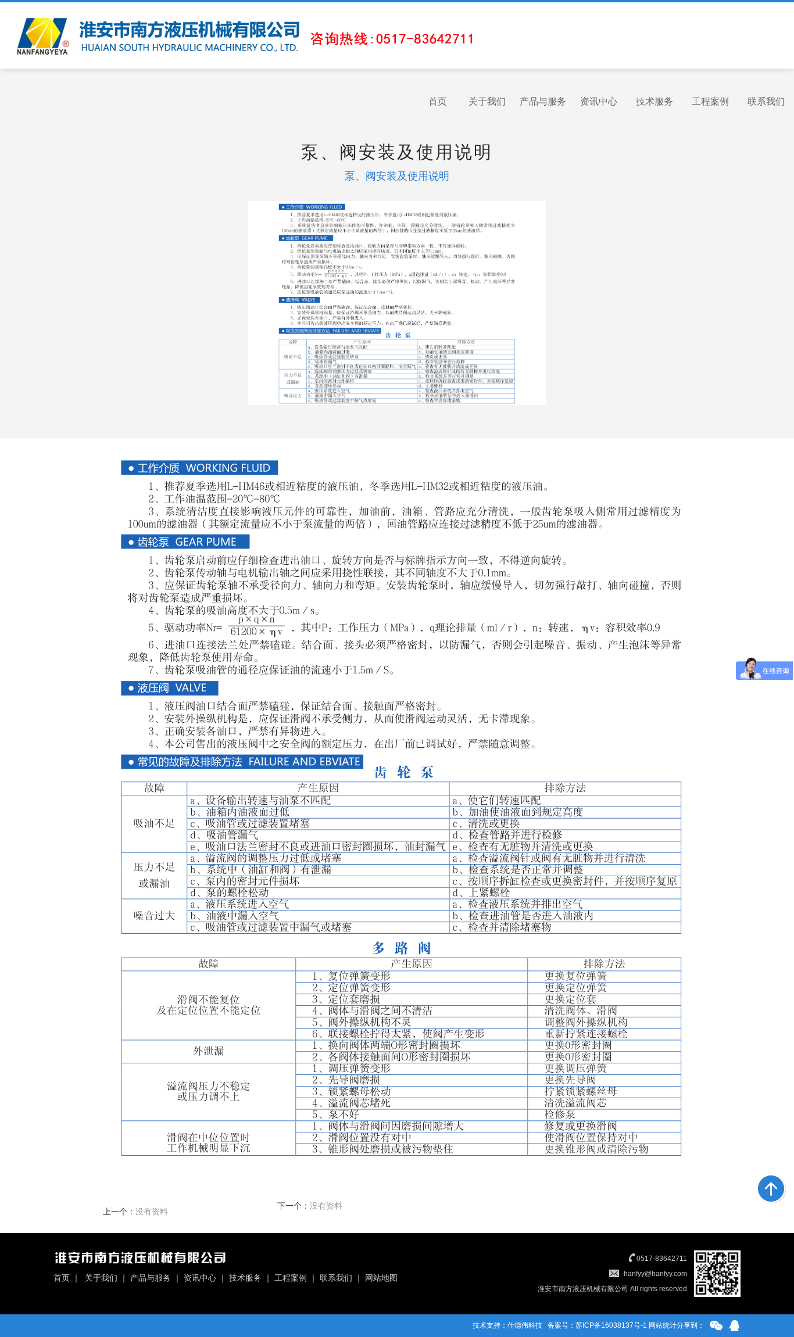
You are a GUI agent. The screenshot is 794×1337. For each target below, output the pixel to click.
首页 (437, 101)
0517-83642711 (661, 1258)
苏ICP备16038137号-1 (611, 1325)
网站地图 (381, 1277)
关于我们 (487, 101)
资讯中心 (598, 101)
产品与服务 (543, 101)
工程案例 (710, 101)
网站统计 (663, 1325)
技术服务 (654, 101)
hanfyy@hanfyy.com (655, 1274)
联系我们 (766, 101)
